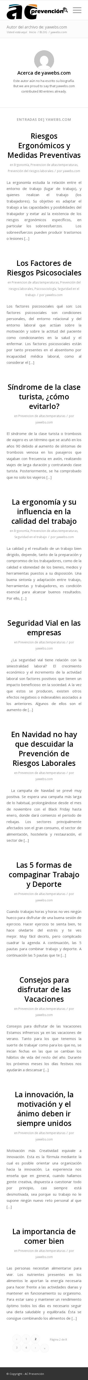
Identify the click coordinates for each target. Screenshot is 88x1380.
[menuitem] (63, 10)
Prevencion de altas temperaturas (54, 165)
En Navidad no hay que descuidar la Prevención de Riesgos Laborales (44, 748)
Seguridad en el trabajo (30, 537)
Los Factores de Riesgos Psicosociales (44, 268)
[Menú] (74, 10)
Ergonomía (21, 165)
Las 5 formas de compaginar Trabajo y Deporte (44, 874)
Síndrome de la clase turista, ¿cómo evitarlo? (44, 396)
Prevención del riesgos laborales (30, 171)
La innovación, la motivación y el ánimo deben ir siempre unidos (44, 1108)
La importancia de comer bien (44, 1236)
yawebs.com (71, 171)
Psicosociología (45, 289)
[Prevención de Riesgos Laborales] (36, 10)
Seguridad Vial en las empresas (44, 627)
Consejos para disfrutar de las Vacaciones (44, 989)
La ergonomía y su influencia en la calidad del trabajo (44, 511)
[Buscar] (63, 10)
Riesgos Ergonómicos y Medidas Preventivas (44, 145)
